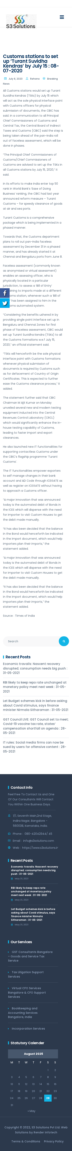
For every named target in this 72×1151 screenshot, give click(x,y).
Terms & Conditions (25, 1141)
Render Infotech (45, 1132)
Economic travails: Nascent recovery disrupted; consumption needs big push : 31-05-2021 (35, 668)
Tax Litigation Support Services (26, 974)
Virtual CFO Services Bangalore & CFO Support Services (27, 992)
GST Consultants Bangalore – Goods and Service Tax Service (30, 956)
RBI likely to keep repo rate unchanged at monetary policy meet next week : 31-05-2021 (35, 687)
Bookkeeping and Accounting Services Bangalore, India (23, 1012)
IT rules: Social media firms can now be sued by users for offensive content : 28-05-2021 (34, 747)
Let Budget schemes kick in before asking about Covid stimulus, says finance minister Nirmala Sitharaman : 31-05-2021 (35, 705)
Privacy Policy (54, 1141)
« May (31, 1111)
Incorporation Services (28, 1029)
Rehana (35, 78)
